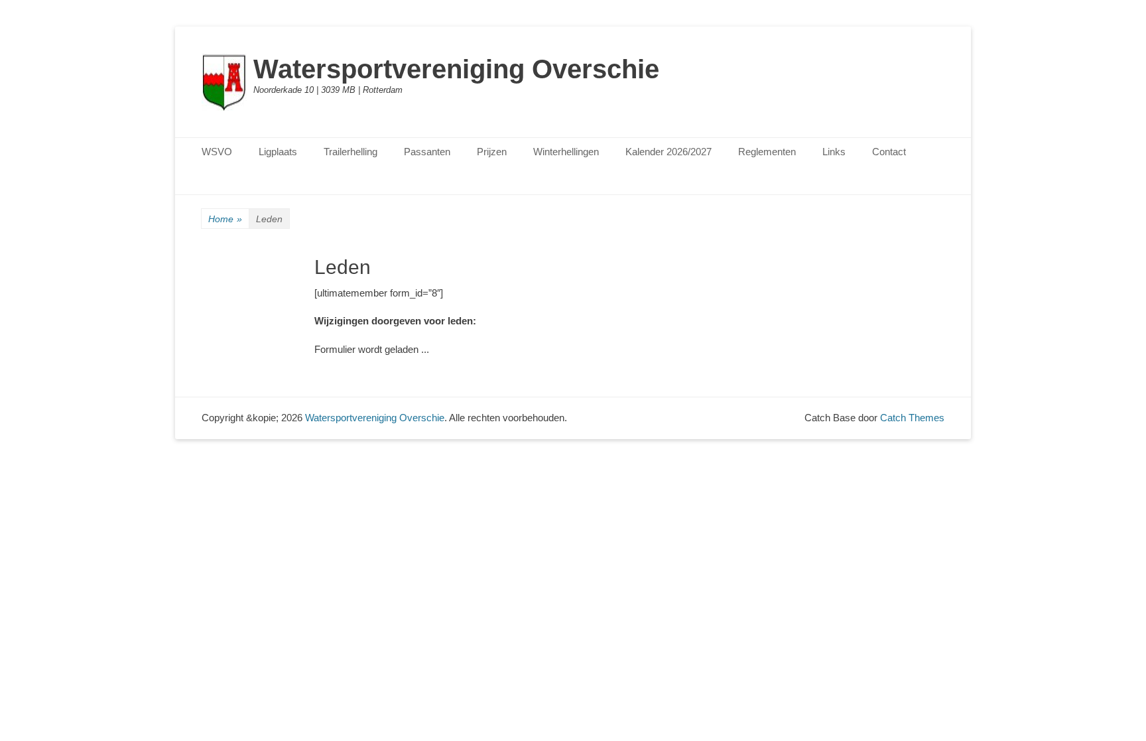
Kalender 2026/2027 (668, 151)
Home (225, 219)
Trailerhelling (350, 151)
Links (834, 151)
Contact (889, 151)
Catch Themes (912, 417)
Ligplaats (278, 151)
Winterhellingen (566, 151)
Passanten (427, 151)
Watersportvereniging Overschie (456, 69)
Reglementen (767, 151)
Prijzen (492, 151)
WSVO (217, 151)
